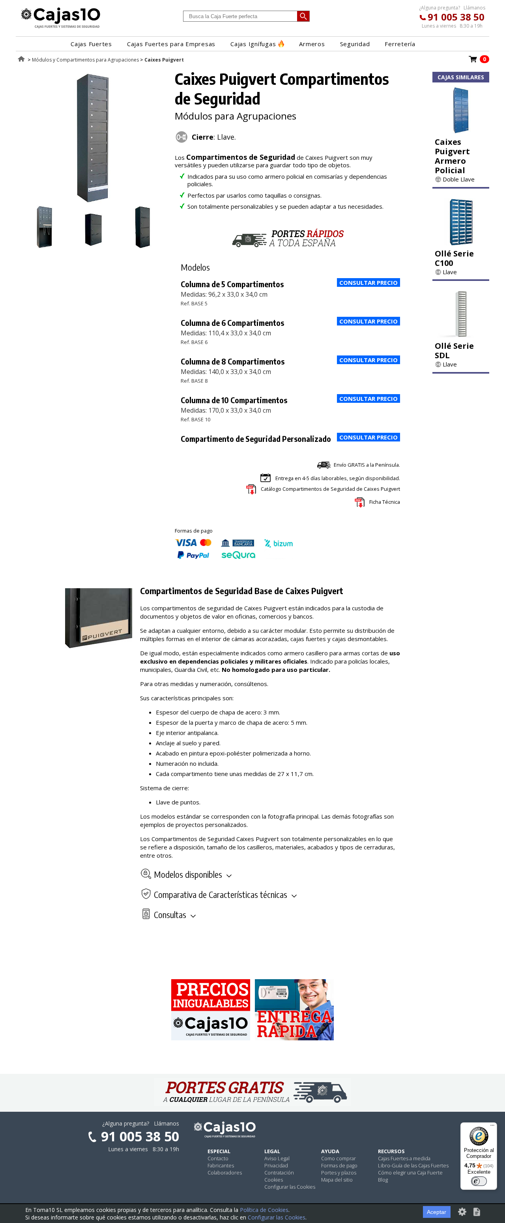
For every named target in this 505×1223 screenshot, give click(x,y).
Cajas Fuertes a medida (404, 1158)
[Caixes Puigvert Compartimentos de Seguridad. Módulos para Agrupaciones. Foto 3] (93, 245)
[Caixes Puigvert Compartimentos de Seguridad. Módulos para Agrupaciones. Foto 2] (44, 245)
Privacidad (276, 1165)
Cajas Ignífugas (253, 44)
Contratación (279, 1172)
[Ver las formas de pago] (234, 557)
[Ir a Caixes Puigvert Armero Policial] (461, 131)
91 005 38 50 (456, 16)
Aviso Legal (277, 1158)
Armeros (312, 44)
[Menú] (492, 1127)
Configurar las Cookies (289, 1186)
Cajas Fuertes (91, 44)
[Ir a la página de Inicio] (60, 28)
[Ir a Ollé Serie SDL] (461, 335)
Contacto (218, 1158)
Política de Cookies (264, 1210)
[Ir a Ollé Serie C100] (461, 243)
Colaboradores (225, 1172)
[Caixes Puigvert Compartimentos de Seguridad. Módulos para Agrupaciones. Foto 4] (142, 245)
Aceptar (436, 1212)
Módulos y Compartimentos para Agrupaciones (85, 59)
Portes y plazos (338, 1172)
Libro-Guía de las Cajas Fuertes (413, 1165)
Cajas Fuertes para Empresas (171, 44)
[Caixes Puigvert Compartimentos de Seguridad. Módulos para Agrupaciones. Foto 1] (93, 201)
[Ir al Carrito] (473, 61)
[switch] (479, 1181)
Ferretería (400, 44)
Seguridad (355, 44)
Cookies (273, 1179)
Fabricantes (221, 1165)
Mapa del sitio (337, 1179)
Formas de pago (339, 1165)
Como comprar (338, 1158)
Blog (383, 1179)
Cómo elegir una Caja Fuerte (410, 1172)
